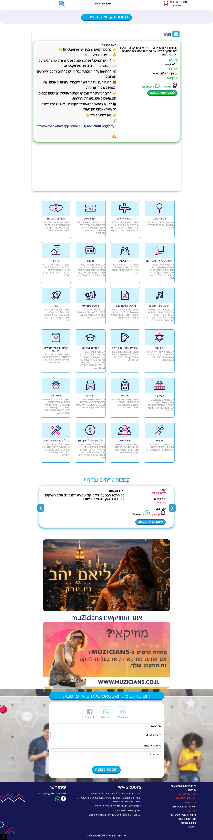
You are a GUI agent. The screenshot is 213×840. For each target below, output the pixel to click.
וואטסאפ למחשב (188, 823)
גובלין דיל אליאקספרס (165, 73)
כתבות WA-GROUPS (186, 798)
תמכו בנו (192, 810)
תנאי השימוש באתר (187, 819)
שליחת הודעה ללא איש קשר (183, 814)
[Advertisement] (106, 169)
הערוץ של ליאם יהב (187, 794)
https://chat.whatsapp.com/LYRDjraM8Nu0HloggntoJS (76, 128)
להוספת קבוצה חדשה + (106, 17)
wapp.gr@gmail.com (100, 814)
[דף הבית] (177, 4)
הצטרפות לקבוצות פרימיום (184, 806)
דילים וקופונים (170, 64)
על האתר (192, 790)
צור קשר (192, 827)
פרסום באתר (190, 802)
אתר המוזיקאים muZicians (183, 786)
